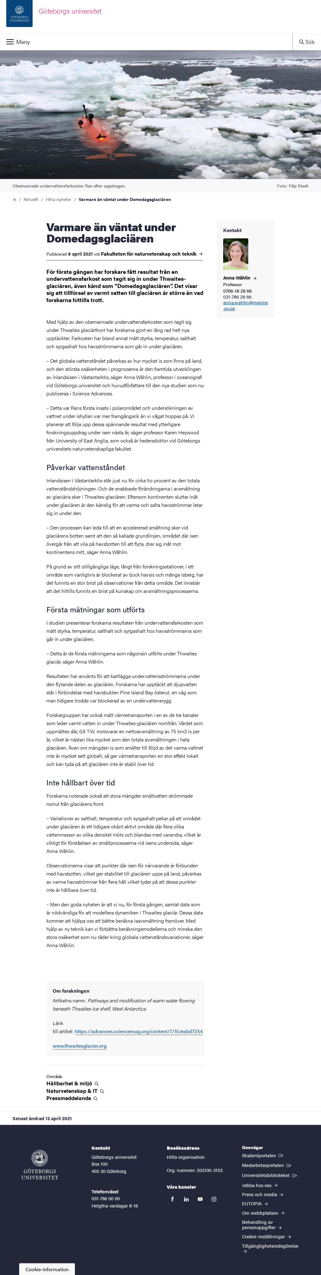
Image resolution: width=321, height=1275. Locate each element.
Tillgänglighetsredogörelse (270, 1245)
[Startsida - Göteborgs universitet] (39, 1165)
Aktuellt (31, 199)
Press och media (260, 1194)
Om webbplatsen (261, 1212)
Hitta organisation (186, 1156)
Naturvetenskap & (72, 1091)
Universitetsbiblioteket (270, 1174)
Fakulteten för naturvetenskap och (149, 254)
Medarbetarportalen (267, 1164)
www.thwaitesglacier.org (80, 1045)
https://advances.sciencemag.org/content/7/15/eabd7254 (139, 1031)
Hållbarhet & (69, 1083)
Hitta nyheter (58, 199)
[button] (146, 42)
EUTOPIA (252, 1203)
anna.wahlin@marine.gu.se (245, 306)
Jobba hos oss (257, 1185)
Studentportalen (263, 1155)
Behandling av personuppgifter (259, 1224)
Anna (237, 277)
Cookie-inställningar (264, 1236)
